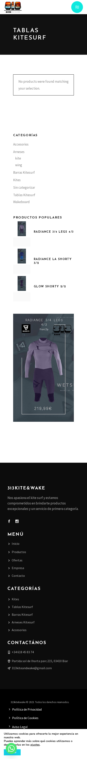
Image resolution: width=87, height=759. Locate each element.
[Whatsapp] (11, 748)
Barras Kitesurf (24, 172)
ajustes (35, 745)
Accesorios (21, 144)
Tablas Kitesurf (24, 195)
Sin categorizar (24, 187)
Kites (17, 180)
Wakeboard (21, 202)
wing (18, 165)
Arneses (18, 152)
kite (18, 158)
